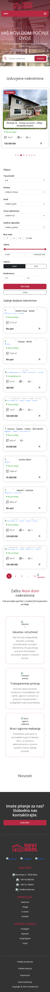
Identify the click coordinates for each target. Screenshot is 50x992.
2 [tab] (18, 155)
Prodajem (25, 929)
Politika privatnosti (25, 961)
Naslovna (25, 902)
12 (34, 576)
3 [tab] (21, 155)
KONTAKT (25, 822)
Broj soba (7, 234)
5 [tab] (26, 155)
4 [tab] (24, 155)
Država (6, 187)
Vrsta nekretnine (11, 211)
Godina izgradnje (11, 222)
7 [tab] (32, 155)
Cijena (6, 244)
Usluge (25, 907)
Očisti (25, 292)
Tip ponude (8, 176)
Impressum (25, 975)
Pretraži (40, 58)
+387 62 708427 (27, 884)
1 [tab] (16, 155)
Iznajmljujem (25, 938)
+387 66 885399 (27, 879)
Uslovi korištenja (25, 982)
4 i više (29, 238)
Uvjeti (25, 943)
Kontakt (25, 916)
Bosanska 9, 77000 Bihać (26, 874)
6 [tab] (29, 155)
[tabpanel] (25, 117)
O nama (25, 911)
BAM (14, 266)
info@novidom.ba (26, 889)
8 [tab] (34, 155)
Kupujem (25, 933)
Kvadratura (8, 273)
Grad (5, 199)
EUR (36, 266)
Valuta (6, 261)
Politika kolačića (25, 968)
